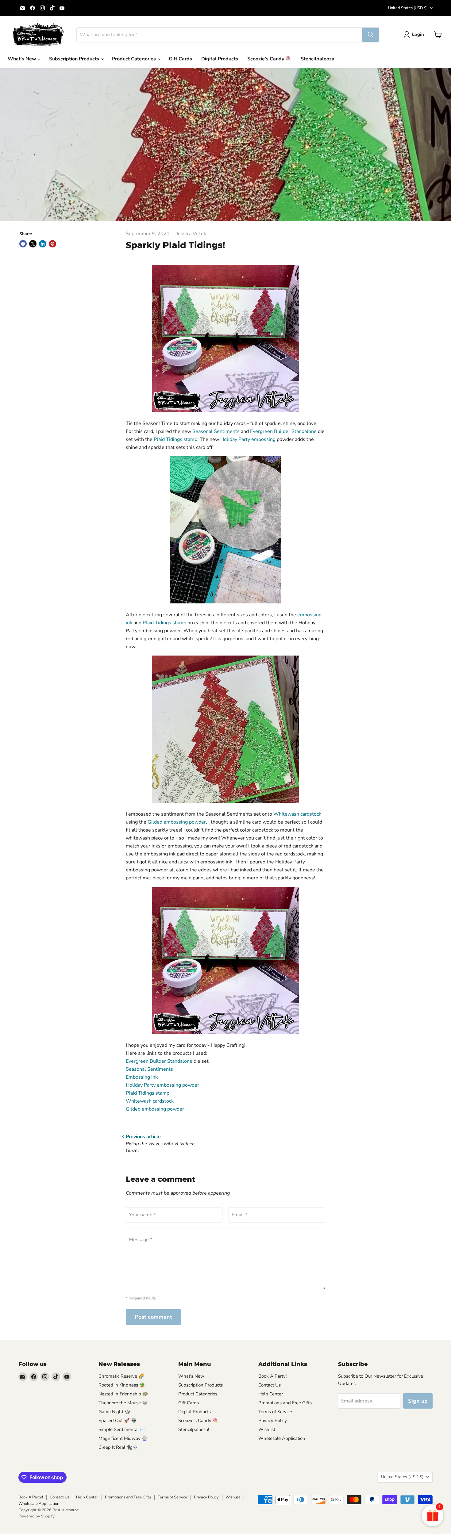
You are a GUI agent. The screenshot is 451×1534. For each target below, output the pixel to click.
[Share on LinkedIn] (42, 243)
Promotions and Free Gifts (285, 1403)
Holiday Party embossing (248, 439)
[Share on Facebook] (23, 243)
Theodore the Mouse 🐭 (123, 1403)
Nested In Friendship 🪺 (123, 1394)
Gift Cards (180, 58)
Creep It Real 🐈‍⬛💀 (118, 1447)
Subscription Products (74, 58)
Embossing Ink (142, 1077)
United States (408, 8)
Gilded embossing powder (177, 822)
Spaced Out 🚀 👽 (117, 1420)
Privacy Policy (272, 1420)
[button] (414, 34)
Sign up (418, 1401)
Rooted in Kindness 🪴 (121, 1385)
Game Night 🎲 (114, 1412)
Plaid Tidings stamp (175, 439)
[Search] (370, 35)
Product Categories (134, 58)
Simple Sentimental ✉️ (122, 1429)
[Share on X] (33, 243)
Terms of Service (275, 1412)
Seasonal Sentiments (216, 431)
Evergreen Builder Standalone (283, 431)
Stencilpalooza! (318, 58)
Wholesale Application (281, 1438)
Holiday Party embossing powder (162, 1085)
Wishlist (266, 1429)
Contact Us (269, 1385)
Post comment (153, 1317)
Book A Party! (272, 1376)
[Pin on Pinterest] (52, 243)
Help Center (270, 1394)
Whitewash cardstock (297, 814)
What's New (22, 58)
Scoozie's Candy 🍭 (269, 58)
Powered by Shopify (36, 1516)
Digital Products (219, 58)
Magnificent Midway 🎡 (123, 1438)
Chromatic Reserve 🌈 (121, 1376)
